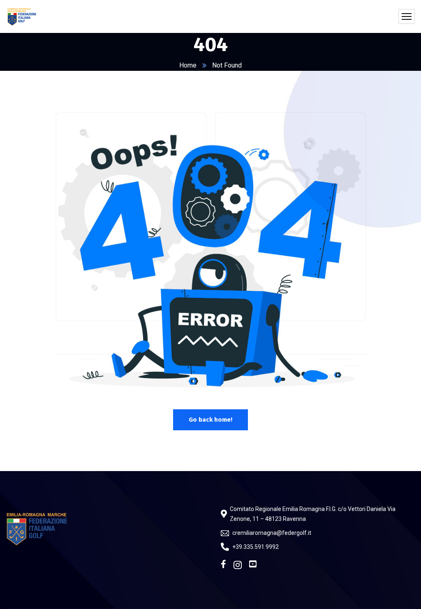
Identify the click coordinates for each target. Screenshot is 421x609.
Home (188, 65)
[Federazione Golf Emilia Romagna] (22, 16)
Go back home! (210, 419)
